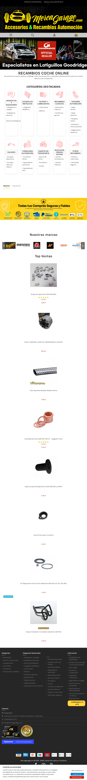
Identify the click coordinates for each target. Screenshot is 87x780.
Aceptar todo (77, 774)
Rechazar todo (77, 777)
